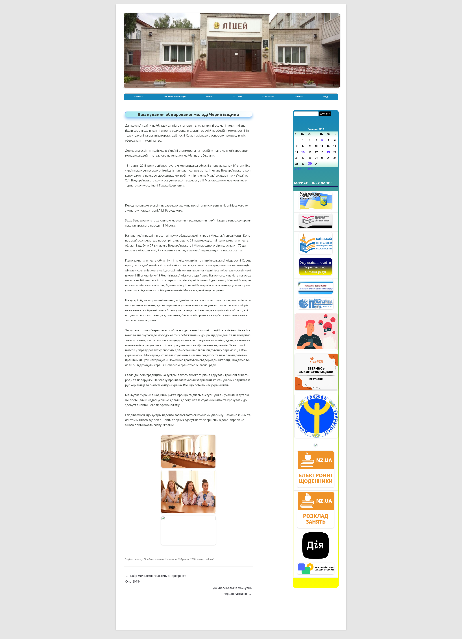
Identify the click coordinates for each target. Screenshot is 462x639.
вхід (325, 97)
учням (209, 97)
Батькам (237, 97)
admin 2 (210, 559)
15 (303, 152)
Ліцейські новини (154, 559)
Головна (138, 97)
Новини (169, 559)
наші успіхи (268, 97)
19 (328, 152)
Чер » (311, 169)
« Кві (298, 169)
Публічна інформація (175, 97)
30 (310, 163)
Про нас (299, 97)
